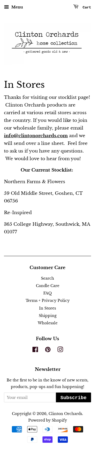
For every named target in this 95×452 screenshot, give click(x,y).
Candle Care (47, 285)
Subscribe (73, 397)
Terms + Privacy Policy (48, 300)
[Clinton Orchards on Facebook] (35, 350)
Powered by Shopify (47, 420)
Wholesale (48, 323)
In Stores (47, 308)
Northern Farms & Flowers (34, 182)
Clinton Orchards (65, 413)
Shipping (47, 315)
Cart (85, 7)
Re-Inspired (18, 212)
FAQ (47, 293)
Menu (16, 7)
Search (47, 278)
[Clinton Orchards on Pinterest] (48, 350)
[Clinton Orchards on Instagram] (60, 350)
